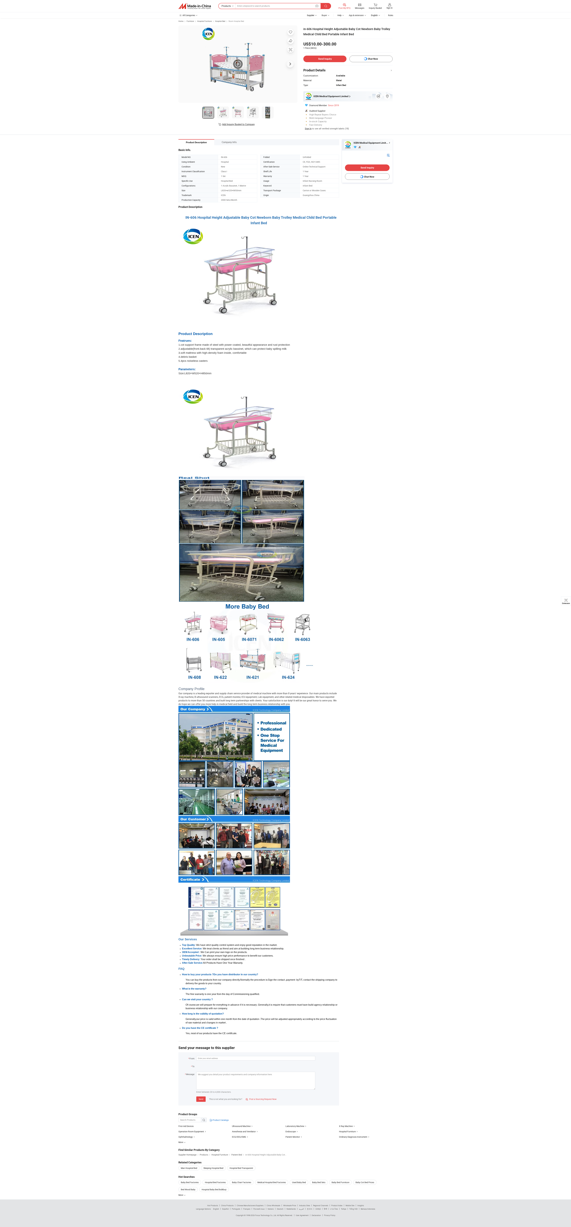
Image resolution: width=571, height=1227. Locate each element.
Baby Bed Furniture (340, 1182)
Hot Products (212, 1205)
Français (246, 1209)
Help (339, 15)
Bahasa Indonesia (368, 1209)
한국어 (309, 1209)
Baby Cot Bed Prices (365, 1182)
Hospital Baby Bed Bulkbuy (214, 1189)
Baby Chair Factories (241, 1182)
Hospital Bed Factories (215, 1182)
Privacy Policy (329, 1215)
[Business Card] (388, 155)
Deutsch (280, 1209)
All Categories (188, 15)
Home (180, 21)
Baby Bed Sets (318, 1182)
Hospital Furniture (204, 21)
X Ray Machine (346, 1126)
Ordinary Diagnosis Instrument (353, 1136)
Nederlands (291, 1209)
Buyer (324, 15)
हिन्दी (325, 1209)
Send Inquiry (325, 58)
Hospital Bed (220, 21)
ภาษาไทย (334, 1209)
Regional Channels (320, 1205)
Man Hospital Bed (189, 1168)
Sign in (389, 7)
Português (236, 1209)
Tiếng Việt (353, 1209)
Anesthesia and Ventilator (244, 1131)
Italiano (271, 1209)
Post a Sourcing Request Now (261, 1099)
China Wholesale (273, 1205)
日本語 (318, 1209)
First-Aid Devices (186, 1126)
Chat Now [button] (373, 58)
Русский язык (259, 1209)
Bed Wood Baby (188, 1189)
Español (225, 1209)
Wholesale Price (289, 1205)
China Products (227, 1205)
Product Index (336, 1205)
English (216, 1209)
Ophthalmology (185, 1136)
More (181, 1195)
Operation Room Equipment (191, 1131)
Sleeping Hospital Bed (213, 1168)
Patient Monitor (293, 1136)
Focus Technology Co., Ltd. (266, 1215)
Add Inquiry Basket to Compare (238, 124)
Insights (360, 1205)
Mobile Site (350, 1205)
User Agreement (302, 1215)
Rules (390, 15)
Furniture (190, 21)
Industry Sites (304, 1205)
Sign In (308, 128)
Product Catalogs (220, 1120)
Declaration (316, 1215)
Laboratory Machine (295, 1126)
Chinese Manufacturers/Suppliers (250, 1205)
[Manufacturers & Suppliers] (194, 6)
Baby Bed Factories (190, 1182)
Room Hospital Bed (236, 21)
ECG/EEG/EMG (239, 1136)
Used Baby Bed (299, 1182)
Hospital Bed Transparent (241, 1168)
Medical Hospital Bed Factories (271, 1182)
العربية (301, 1209)
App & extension (356, 15)
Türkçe (343, 1209)
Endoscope (291, 1131)
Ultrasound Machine (241, 1126)
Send (201, 1099)
